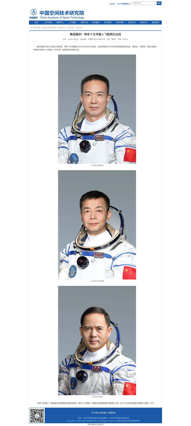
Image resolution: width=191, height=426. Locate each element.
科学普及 (108, 22)
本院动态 (70, 28)
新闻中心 (60, 22)
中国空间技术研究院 (49, 28)
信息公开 (143, 22)
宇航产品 (84, 22)
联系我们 (155, 22)
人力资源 (72, 22)
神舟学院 (120, 22)
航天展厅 (96, 22)
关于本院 (48, 22)
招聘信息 (112, 413)
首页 (36, 22)
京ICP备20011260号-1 (96, 424)
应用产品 (132, 22)
